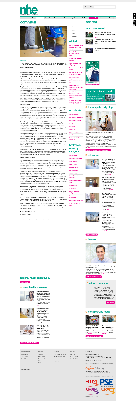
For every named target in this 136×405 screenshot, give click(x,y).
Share (37, 220)
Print (24, 220)
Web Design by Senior (92, 397)
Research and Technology (73, 196)
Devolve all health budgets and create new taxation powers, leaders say (76, 80)
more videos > (25, 282)
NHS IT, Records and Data (75, 204)
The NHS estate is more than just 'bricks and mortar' (76, 47)
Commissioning (73, 170)
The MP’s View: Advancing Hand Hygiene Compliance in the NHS (75, 94)
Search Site (88, 7)
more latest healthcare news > (29, 342)
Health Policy (73, 155)
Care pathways (73, 167)
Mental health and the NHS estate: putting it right (75, 53)
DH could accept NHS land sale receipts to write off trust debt (75, 102)
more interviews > (92, 234)
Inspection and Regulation (73, 176)
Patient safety (73, 164)
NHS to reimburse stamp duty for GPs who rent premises (76, 87)
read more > (110, 302)
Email (30, 220)
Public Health (73, 173)
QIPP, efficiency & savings (74, 192)
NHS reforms (73, 161)
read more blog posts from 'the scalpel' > (98, 150)
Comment (46, 220)
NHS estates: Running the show (75, 59)
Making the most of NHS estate (76, 68)
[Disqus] (43, 249)
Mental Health (73, 185)
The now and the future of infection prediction (75, 73)
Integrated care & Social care (76, 181)
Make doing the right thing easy (75, 64)
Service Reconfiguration (76, 200)
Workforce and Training (75, 158)
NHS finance (72, 188)
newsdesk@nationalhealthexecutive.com (102, 363)
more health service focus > (94, 336)
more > (39, 305)
